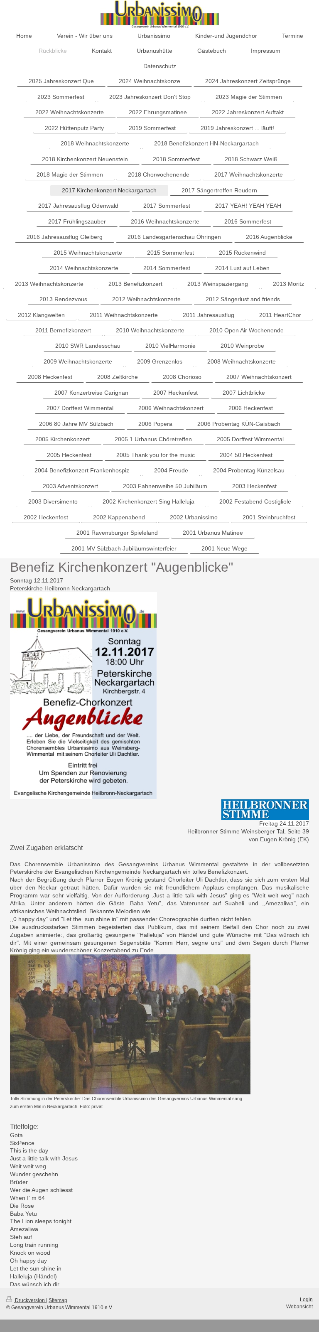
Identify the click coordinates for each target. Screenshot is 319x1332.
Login (306, 1300)
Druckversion (30, 1300)
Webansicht (299, 1307)
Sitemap (58, 1300)
